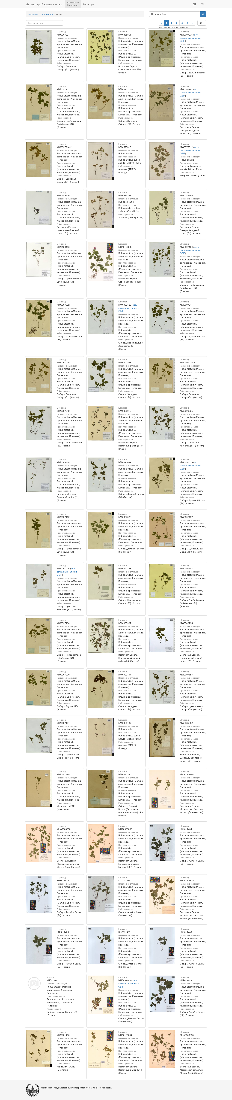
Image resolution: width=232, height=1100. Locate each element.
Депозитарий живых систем (44, 4)
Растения (33, 14)
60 (201, 22)
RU (194, 4)
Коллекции (88, 4)
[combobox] (44, 23)
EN (202, 4)
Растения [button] (72, 4)
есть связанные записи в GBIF (190, 37)
